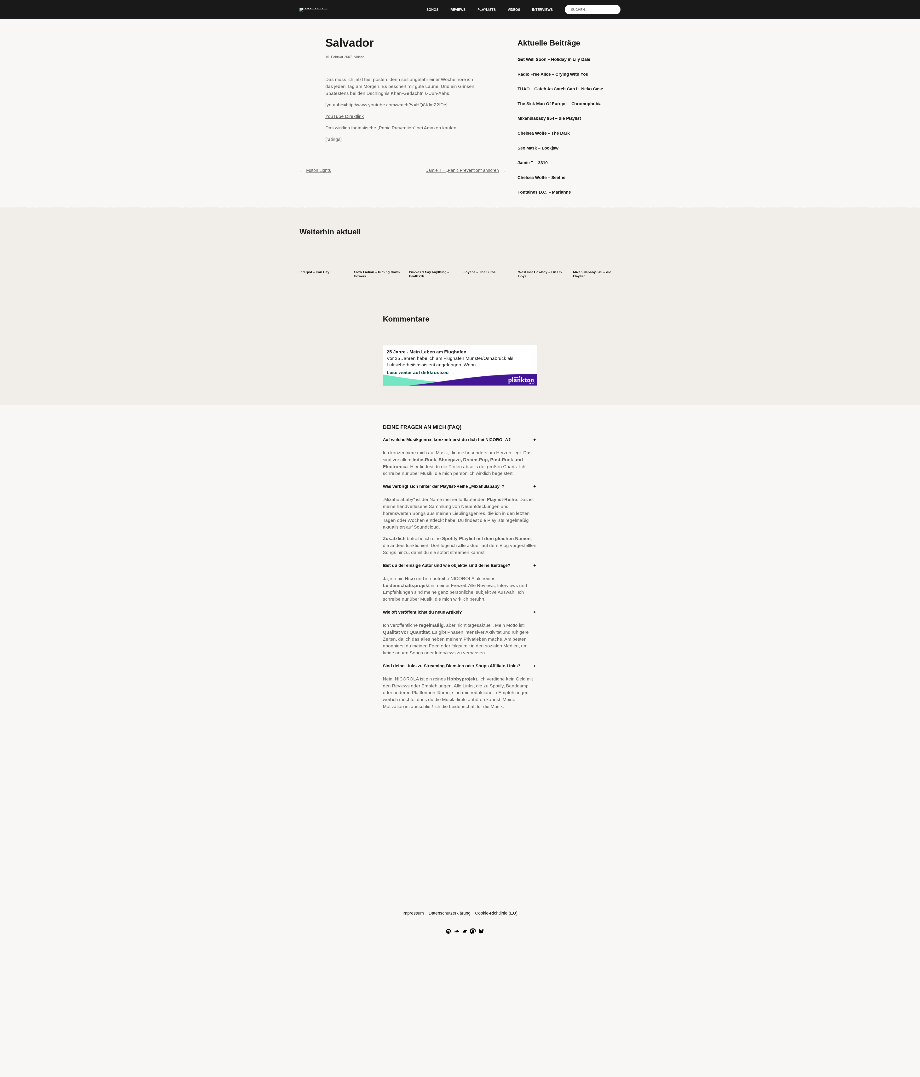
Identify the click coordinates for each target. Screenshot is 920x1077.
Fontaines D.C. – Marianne (544, 192)
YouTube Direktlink (344, 116)
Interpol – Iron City (314, 272)
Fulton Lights (318, 170)
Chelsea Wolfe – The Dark (544, 133)
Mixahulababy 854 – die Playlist (549, 118)
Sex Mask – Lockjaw (538, 148)
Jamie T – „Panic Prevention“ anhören (462, 170)
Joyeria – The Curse (480, 272)
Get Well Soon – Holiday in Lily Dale (554, 59)
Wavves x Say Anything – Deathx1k (429, 274)
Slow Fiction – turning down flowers (377, 274)
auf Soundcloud (422, 527)
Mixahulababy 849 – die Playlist (592, 274)
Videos (359, 57)
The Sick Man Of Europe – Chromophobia (560, 103)
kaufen (449, 127)
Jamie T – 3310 (533, 162)
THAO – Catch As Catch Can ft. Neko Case (560, 88)
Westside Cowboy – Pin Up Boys (540, 274)
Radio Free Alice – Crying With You (553, 74)
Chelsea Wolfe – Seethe (541, 177)
